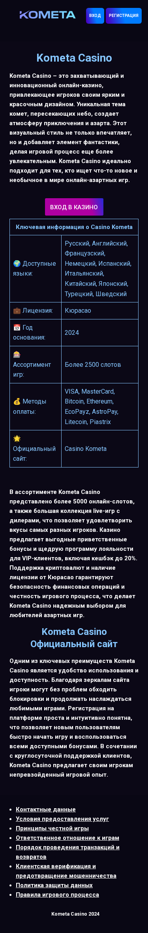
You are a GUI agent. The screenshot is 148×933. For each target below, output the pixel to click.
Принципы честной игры (52, 828)
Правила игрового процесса (57, 894)
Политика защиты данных (54, 885)
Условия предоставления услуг (62, 818)
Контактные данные (46, 809)
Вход (95, 15)
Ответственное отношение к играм (67, 837)
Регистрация (124, 15)
